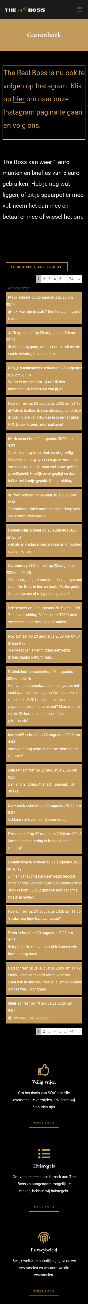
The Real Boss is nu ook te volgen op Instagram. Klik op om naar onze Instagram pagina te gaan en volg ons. (44, 99)
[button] (79, 9)
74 (71, 279)
